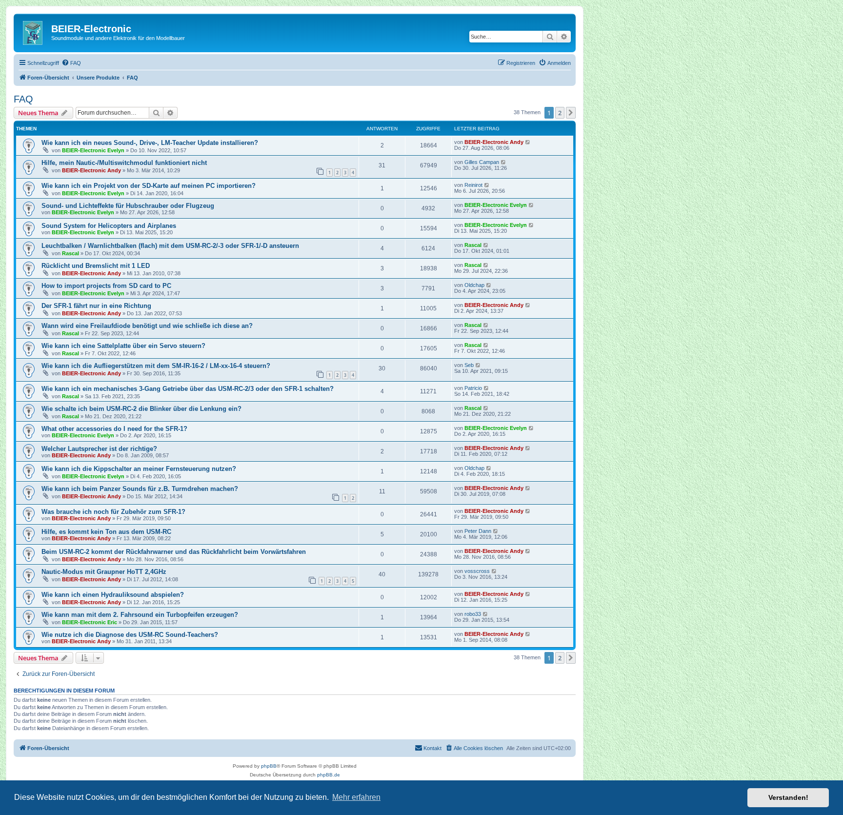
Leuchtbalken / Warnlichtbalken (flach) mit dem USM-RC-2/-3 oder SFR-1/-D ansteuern (170, 245)
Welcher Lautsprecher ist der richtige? (99, 448)
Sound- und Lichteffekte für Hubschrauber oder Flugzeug (127, 205)
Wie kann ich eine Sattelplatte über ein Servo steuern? (123, 345)
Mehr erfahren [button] (356, 797)
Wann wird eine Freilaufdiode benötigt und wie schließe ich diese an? (147, 325)
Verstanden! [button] (788, 797)
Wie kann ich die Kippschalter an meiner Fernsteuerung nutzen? (138, 468)
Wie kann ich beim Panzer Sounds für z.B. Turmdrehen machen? (139, 488)
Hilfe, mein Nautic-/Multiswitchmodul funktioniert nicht (124, 162)
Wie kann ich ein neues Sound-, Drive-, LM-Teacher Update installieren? (149, 142)
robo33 (472, 614)
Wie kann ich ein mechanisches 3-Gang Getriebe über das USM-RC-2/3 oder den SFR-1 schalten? (187, 388)
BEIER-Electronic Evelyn (93, 150)
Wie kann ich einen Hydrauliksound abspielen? (112, 594)
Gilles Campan (481, 162)
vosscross (477, 571)
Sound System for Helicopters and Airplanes (108, 225)
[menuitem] (71, 63)
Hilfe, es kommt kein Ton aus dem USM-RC (106, 531)
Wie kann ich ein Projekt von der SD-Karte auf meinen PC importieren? (148, 185)
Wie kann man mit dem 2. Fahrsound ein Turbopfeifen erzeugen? (139, 614)
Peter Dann (477, 531)
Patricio (473, 388)
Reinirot (473, 185)
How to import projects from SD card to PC (106, 285)
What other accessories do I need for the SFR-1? (114, 428)
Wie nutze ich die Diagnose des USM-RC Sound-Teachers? (129, 634)
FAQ (23, 99)
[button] (571, 113)
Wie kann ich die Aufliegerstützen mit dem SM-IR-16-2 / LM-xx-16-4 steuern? (155, 365)
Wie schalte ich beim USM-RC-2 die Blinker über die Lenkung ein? (141, 408)
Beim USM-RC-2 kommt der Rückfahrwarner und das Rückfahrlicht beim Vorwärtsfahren (173, 551)
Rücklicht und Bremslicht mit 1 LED (95, 265)
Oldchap (474, 285)
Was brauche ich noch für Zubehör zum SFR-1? (113, 511)
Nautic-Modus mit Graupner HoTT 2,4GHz (103, 571)
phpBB (269, 766)
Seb (469, 365)
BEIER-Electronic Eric (89, 622)
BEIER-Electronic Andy (493, 142)
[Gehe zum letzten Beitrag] (528, 142)
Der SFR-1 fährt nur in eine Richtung (96, 305)
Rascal (70, 253)
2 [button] (560, 112)
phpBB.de (328, 774)
